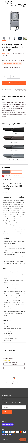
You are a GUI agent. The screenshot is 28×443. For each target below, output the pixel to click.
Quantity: (4, 76)
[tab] (6, 172)
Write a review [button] (14, 364)
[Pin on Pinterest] (19, 90)
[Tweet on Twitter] (22, 90)
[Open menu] (2, 2)
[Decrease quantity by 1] (8, 76)
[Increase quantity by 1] (18, 76)
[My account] (15, 5)
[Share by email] (25, 90)
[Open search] (12, 5)
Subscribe (6, 412)
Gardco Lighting (6, 53)
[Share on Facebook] (16, 90)
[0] (21, 5)
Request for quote (14, 82)
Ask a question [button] (14, 367)
